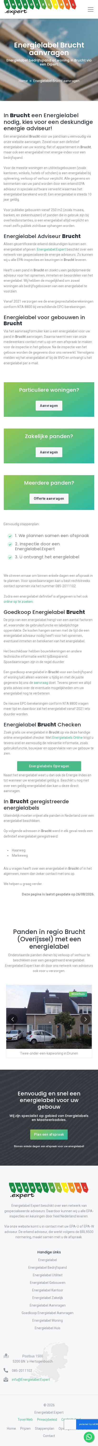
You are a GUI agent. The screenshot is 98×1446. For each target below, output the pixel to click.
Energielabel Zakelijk (47, 1298)
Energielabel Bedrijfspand (47, 1267)
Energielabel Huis (47, 1328)
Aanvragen (49, 406)
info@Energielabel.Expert (31, 1379)
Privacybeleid (47, 1419)
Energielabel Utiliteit (48, 1275)
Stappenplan (44, 1428)
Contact (49, 1436)
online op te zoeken (18, 602)
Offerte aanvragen (49, 498)
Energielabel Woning (47, 1320)
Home (23, 81)
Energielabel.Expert (51, 249)
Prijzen (25, 1428)
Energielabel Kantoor (47, 1290)
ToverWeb (25, 1419)
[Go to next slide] (85, 1019)
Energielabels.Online (67, 737)
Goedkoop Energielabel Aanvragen (48, 1313)
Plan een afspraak (49, 1134)
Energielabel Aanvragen (48, 1305)
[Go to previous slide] (12, 1019)
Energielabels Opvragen (49, 766)
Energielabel (47, 1260)
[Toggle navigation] (90, 9)
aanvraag (41, 683)
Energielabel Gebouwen (47, 1283)
